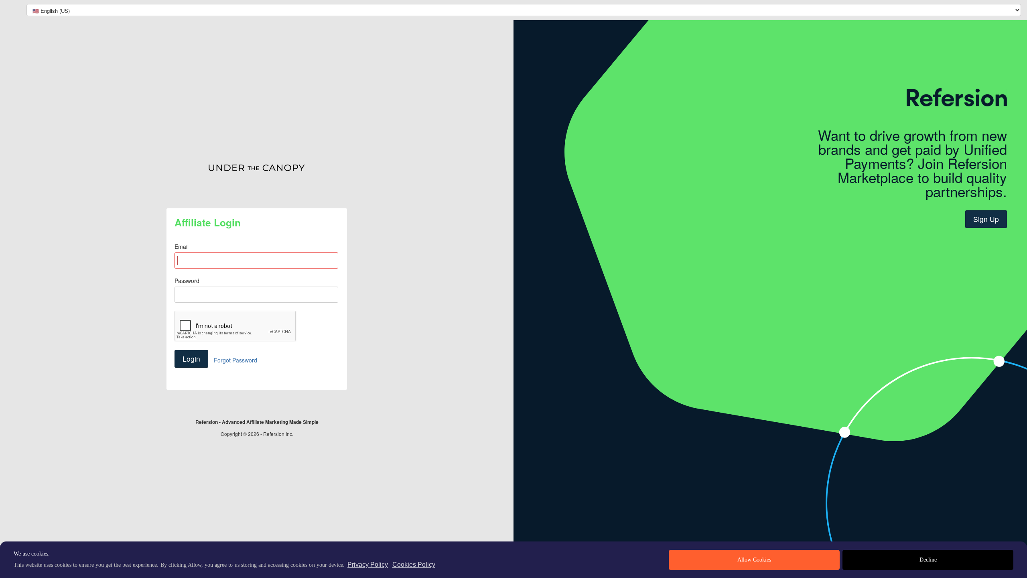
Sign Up (986, 219)
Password (187, 281)
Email (182, 246)
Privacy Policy (367, 564)
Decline (928, 560)
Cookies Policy (413, 564)
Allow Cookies (754, 560)
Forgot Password (235, 360)
